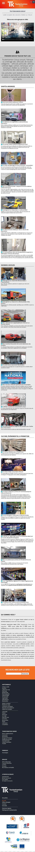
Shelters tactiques (6, 703)
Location (4, 764)
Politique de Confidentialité (9, 810)
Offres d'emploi (6, 802)
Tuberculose (5, 698)
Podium (4, 713)
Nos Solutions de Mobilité (8, 767)
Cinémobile (4, 711)
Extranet (4, 805)
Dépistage (4, 691)
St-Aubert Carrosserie (7, 780)
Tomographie (5, 696)
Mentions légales (6, 808)
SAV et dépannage (6, 761)
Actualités (5, 798)
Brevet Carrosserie (6, 778)
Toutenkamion (5, 776)
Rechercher (25, 673)
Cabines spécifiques (6, 742)
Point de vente (5, 717)
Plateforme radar (6, 705)
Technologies (5, 752)
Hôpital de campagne (7, 709)
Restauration (5, 720)
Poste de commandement (8, 707)
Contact (4, 804)
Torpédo (4, 743)
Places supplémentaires (7, 733)
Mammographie (6, 694)
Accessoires (5, 736)
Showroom (4, 714)
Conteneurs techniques (7, 706)
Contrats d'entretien (7, 763)
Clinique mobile (5, 687)
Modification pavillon (7, 739)
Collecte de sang (6, 689)
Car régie (4, 716)
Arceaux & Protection (7, 737)
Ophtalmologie (5, 695)
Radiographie (5, 692)
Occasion (4, 766)
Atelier (3, 721)
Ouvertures (4, 735)
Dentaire (4, 688)
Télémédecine (5, 699)
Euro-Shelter (5, 779)
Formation (4, 718)
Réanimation (5, 701)
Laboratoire (5, 723)
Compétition (5, 724)
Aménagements (6, 740)
